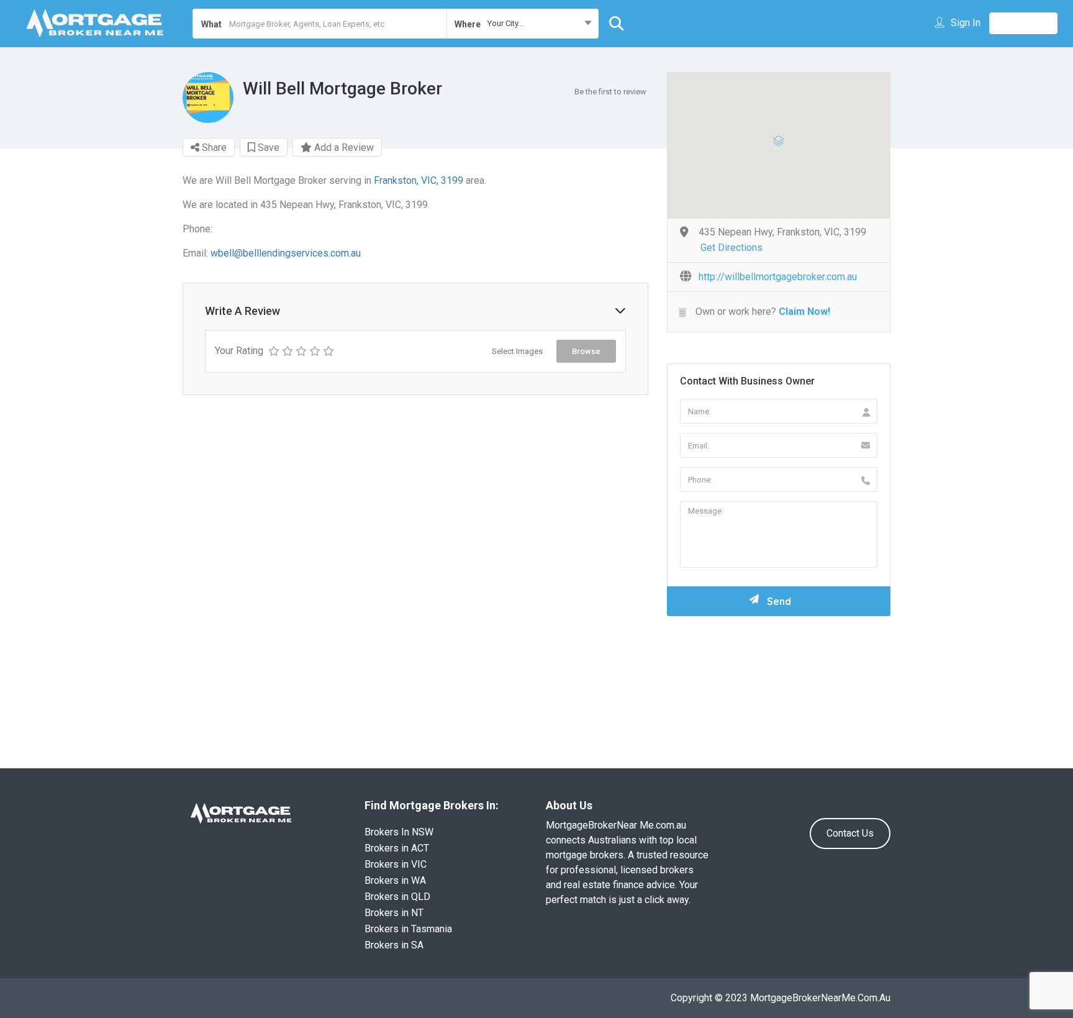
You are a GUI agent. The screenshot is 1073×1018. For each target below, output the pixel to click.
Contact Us (850, 833)
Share (213, 147)
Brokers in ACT (396, 848)
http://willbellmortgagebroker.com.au (778, 277)
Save (267, 147)
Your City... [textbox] (505, 23)
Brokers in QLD (397, 896)
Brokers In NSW (398, 832)
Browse (586, 351)
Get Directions (731, 247)
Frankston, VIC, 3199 (418, 180)
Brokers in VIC (395, 864)
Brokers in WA (395, 880)
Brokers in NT (393, 913)
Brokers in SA (393, 945)
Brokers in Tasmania (408, 929)
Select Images (517, 351)
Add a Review (343, 147)
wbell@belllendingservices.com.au (286, 253)
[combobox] (522, 23)
